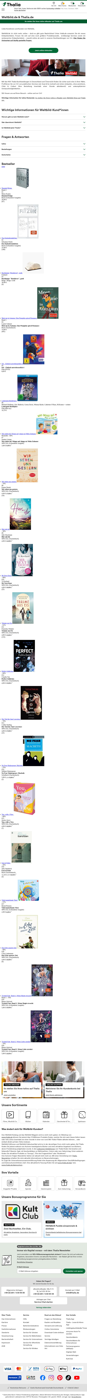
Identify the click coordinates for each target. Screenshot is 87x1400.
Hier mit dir (6, 529)
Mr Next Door (7, 576)
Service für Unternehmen (32, 1339)
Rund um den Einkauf (53, 1315)
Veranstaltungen (72, 1355)
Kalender (46, 1116)
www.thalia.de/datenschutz (12, 1165)
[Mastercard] (19, 1369)
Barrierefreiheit (7, 1339)
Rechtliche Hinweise (25, 1262)
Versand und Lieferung (53, 1326)
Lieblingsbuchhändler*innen (76, 1328)
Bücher (28, 1116)
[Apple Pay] (63, 1369)
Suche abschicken (20, 10)
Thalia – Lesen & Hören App (74, 1323)
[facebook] (42, 1378)
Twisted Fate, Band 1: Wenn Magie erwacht (17, 996)
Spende (28, 1183)
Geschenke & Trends (64, 1116)
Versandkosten (76, 1397)
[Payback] (15, 1378)
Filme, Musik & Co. (10, 1116)
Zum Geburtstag (64, 1183)
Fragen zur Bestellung (53, 1319)
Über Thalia (6, 1315)
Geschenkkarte (72, 1337)
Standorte (5, 1332)
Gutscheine (6, 155)
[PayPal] (77, 1369)
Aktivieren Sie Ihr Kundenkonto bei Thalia (64, 1079)
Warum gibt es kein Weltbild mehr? (15, 117)
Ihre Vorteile (71, 1315)
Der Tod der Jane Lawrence (11, 719)
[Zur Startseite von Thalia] (12, 4)
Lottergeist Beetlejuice (9, 401)
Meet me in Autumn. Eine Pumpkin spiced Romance (19, 318)
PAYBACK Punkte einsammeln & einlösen (64, 1219)
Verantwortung (7, 1336)
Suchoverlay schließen (53, 8)
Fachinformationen (9, 1329)
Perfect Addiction (8, 671)
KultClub (69, 1359)
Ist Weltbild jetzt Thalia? (11, 128)
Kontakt (26, 1322)
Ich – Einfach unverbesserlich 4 (12, 364)
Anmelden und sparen (74, 1271)
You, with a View (8, 814)
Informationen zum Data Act (54, 1347)
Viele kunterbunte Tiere (10, 900)
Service (26, 1315)
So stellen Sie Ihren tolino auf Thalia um (22, 1079)
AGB (3, 1346)
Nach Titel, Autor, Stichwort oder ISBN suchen (30, 8)
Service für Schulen (30, 1332)
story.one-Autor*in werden (73, 1332)
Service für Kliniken (30, 1348)
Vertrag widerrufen (43, 1307)
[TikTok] (68, 1378)
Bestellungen (7, 149)
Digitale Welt (71, 1352)
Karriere (5, 1322)
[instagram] (51, 1378)
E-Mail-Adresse (23, 1267)
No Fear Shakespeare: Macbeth (12, 765)
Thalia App (70, 1319)
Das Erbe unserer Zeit (9, 948)
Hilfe (25, 1319)
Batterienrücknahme (31, 1326)
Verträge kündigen (52, 1339)
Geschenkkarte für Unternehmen (73, 1341)
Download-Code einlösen (54, 1332)
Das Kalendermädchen (9, 238)
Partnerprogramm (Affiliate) (73, 1347)
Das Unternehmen (8, 1319)
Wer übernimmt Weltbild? (12, 122)
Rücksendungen (29, 1329)
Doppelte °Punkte (10, 1183)
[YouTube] (76, 1378)
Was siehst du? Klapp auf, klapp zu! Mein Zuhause (19, 434)
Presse (4, 1326)
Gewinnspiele (46, 1183)
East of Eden (6, 863)
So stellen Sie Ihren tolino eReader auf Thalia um (43, 21)
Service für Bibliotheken (32, 1336)
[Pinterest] (59, 1378)
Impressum (6, 1343)
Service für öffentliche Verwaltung (31, 1344)
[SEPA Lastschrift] (33, 1369)
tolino (4, 144)
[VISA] (8, 1369)
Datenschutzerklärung (53, 1343)
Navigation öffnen (3, 9)
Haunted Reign (7, 188)
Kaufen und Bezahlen (53, 1322)
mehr (3, 167)
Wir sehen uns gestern (9, 482)
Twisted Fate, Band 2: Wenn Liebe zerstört (16, 1042)
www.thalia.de (7, 1137)
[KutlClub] (31, 1378)
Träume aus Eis (7, 623)
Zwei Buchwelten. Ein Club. (22, 1219)
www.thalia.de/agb (65, 1163)
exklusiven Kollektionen (46, 1149)
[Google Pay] (49, 1369)
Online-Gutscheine (52, 1329)
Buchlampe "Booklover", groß (12, 273)
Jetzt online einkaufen (43, 50)
